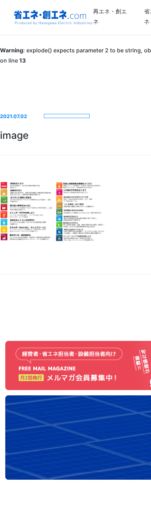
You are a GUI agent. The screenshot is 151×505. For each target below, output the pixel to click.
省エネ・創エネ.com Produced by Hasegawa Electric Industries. (53, 17)
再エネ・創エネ (110, 16)
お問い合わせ (143, 260)
